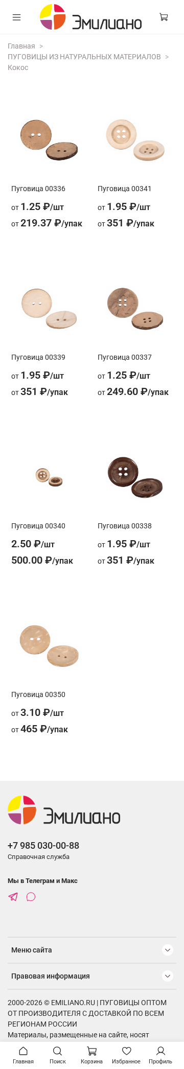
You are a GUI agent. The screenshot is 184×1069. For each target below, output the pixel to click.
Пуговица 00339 (38, 357)
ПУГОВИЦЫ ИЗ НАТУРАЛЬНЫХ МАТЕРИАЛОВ (84, 57)
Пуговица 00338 (125, 526)
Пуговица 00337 (125, 357)
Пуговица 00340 (38, 526)
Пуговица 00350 (38, 694)
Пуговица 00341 (125, 188)
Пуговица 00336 (38, 188)
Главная (21, 46)
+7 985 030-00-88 (43, 845)
